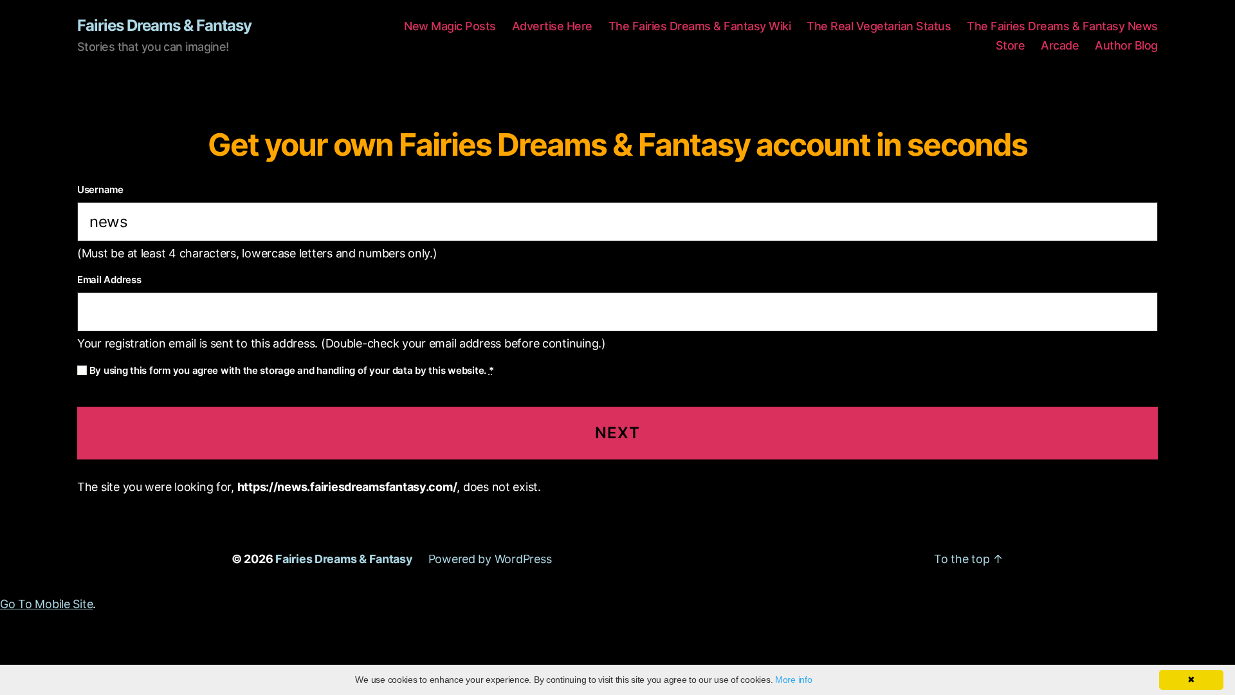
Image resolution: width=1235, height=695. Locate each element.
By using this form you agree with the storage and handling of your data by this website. (290, 370)
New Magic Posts (450, 26)
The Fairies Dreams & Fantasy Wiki (699, 26)
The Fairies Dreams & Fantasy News (1062, 26)
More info (793, 679)
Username (100, 189)
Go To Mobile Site (46, 604)
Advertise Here (552, 26)
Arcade (1060, 45)
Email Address (109, 279)
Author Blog (1126, 45)
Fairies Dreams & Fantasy (164, 25)
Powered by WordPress (490, 559)
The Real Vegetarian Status (879, 26)
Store (1010, 45)
